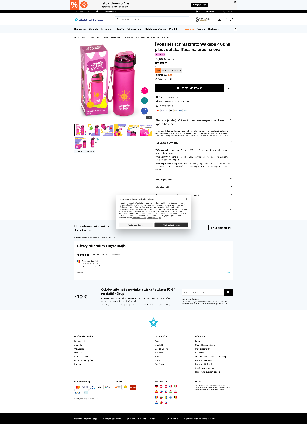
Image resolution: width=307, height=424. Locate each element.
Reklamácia (200, 352)
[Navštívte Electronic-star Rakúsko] (161, 386)
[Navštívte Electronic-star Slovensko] (161, 391)
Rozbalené (213, 29)
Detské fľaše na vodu (112, 37)
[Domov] (77, 37)
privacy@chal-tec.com (219, 304)
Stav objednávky (202, 349)
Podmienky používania (203, 389)
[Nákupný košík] (231, 19)
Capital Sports (161, 349)
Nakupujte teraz (199, 5)
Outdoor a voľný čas (83, 360)
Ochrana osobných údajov (190, 299)
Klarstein (159, 352)
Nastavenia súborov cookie (207, 372)
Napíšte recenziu (221, 227)
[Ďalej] (235, 29)
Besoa (157, 356)
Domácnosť (79, 341)
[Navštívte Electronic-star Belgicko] (175, 397)
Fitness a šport (81, 356)
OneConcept (160, 364)
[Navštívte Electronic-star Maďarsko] (170, 391)
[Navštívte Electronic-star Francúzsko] (170, 386)
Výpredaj (189, 29)
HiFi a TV (78, 352)
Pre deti (83, 37)
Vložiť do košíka (192, 88)
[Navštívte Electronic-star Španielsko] (156, 391)
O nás (152, 419)
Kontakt (230, 11)
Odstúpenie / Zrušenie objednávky (210, 356)
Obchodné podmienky (112, 419)
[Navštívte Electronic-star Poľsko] (175, 391)
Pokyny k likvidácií (203, 364)
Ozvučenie (79, 349)
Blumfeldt (159, 345)
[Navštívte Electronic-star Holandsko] (156, 402)
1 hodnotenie (160, 66)
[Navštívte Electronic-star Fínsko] (170, 397)
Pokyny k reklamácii (204, 360)
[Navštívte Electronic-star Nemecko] (156, 386)
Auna (157, 341)
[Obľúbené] (225, 19)
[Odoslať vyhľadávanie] (117, 19)
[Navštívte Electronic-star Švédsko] (166, 397)
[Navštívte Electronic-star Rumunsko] (156, 397)
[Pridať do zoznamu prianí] (229, 88)
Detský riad (95, 37)
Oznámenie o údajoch (205, 368)
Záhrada (78, 345)
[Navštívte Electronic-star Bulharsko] (161, 397)
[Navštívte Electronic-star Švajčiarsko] (166, 386)
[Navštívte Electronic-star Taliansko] (175, 386)
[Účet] (219, 19)
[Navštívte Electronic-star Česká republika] (166, 391)
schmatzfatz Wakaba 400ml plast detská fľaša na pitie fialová (147, 37)
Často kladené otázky (208, 11)
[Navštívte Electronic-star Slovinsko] (166, 402)
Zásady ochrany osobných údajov (218, 388)
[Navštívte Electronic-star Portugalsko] (161, 402)
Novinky (201, 29)
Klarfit (157, 360)
